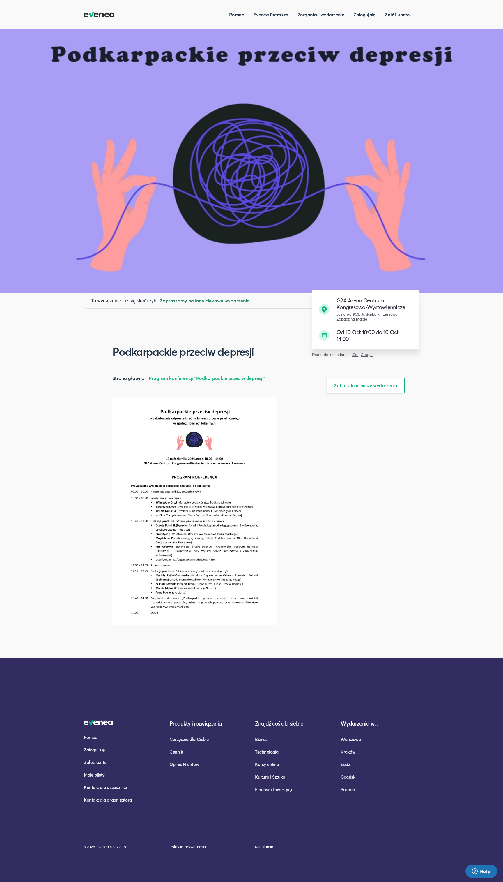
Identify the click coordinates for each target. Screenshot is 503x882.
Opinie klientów (184, 764)
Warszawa (351, 739)
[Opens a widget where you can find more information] (481, 872)
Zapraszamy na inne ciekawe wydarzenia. (205, 300)
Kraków (348, 752)
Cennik (176, 752)
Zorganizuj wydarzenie (320, 14)
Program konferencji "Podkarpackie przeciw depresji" (207, 378)
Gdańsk (348, 777)
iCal (355, 355)
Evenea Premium (270, 14)
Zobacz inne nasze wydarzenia (365, 385)
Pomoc (236, 14)
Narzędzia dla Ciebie (189, 739)
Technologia (267, 752)
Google (367, 355)
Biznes (261, 739)
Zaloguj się (364, 14)
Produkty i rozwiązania (195, 723)
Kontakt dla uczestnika (105, 787)
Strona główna (128, 378)
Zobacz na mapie (351, 319)
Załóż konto (397, 14)
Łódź (345, 764)
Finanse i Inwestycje (274, 789)
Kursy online (267, 764)
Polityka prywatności (187, 846)
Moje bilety (94, 775)
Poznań (348, 789)
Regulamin (264, 846)
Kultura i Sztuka (270, 777)
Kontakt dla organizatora (108, 800)
